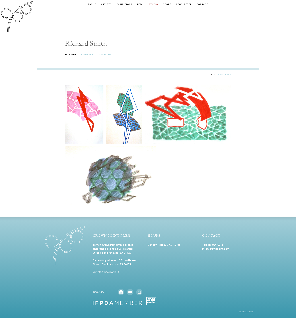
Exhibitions (124, 4)
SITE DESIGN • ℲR (246, 312)
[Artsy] (139, 292)
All (213, 74)
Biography (88, 54)
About (92, 4)
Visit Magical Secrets (104, 271)
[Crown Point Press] (17, 17)
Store (167, 4)
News (140, 4)
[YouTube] (130, 292)
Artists (106, 4)
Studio (153, 4)
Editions (70, 54)
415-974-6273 (215, 244)
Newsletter (184, 4)
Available (224, 74)
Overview (105, 54)
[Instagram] (121, 292)
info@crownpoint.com (215, 248)
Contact (202, 4)
